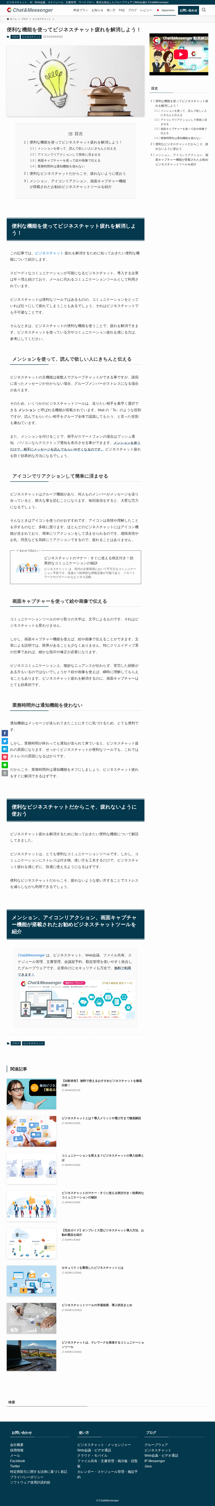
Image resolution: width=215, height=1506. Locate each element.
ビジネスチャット (31, 36)
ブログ (15, 36)
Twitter (15, 1466)
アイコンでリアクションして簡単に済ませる (69, 154)
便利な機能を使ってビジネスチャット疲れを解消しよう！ (76, 142)
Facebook (17, 1461)
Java (148, 1466)
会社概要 (17, 1445)
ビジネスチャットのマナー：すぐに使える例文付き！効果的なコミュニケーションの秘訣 (88, 560)
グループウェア (156, 1445)
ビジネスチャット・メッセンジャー (104, 1445)
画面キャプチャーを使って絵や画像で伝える (69, 160)
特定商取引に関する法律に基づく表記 (38, 1471)
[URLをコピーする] (5, 773)
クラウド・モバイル (92, 1455)
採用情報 (17, 1450)
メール (15, 1455)
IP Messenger (154, 1461)
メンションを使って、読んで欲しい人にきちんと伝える (77, 148)
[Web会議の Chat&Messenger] (30, 10)
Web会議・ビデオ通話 (94, 1450)
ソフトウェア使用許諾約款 (30, 1482)
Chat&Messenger (31, 955)
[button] (5, 733)
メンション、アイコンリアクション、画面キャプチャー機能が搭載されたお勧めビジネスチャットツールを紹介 (181, 159)
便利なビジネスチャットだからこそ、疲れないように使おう (78, 174)
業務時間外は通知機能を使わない (61, 166)
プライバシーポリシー (27, 1477)
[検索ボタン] (203, 10)
